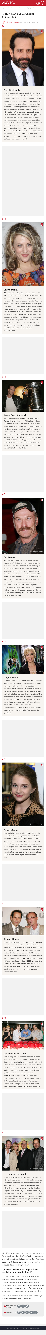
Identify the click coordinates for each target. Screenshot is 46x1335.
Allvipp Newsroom (12, 22)
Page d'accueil (5, 8)
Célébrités (12, 8)
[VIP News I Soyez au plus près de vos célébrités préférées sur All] (19, 2)
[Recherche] (38, 3)
